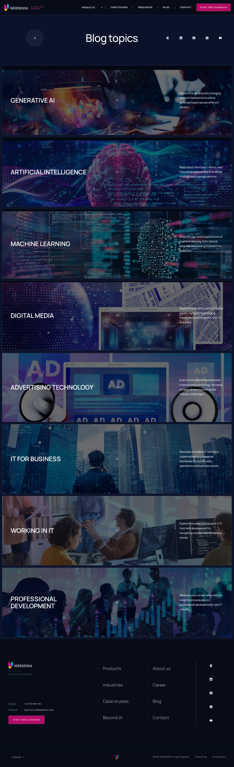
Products (112, 668)
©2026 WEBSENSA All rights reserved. (171, 756)
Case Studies (119, 7)
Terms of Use (201, 756)
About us (161, 668)
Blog (166, 7)
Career (159, 685)
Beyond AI (112, 717)
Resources (145, 7)
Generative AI (33, 100)
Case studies (116, 701)
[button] (90, 7)
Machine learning (40, 243)
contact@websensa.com (38, 710)
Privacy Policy (219, 756)
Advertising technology (52, 387)
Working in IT (32, 530)
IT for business (36, 458)
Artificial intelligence (49, 172)
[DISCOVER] (34, 38)
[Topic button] (117, 100)
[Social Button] (167, 38)
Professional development (33, 602)
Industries (113, 685)
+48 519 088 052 (32, 703)
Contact (186, 7)
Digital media (32, 315)
